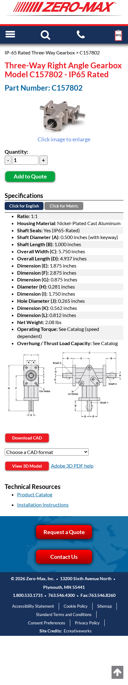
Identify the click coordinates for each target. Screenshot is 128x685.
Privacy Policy (87, 622)
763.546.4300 (61, 595)
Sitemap (104, 606)
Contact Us (64, 556)
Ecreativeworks (78, 630)
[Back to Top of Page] (117, 672)
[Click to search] (45, 34)
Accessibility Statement (33, 606)
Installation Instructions (43, 504)
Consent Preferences (46, 622)
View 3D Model (27, 466)
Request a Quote (64, 532)
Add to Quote (30, 176)
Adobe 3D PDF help (72, 466)
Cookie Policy (76, 606)
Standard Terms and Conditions (64, 614)
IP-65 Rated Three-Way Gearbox (40, 52)
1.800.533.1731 (28, 595)
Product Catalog (34, 494)
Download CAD (27, 437)
